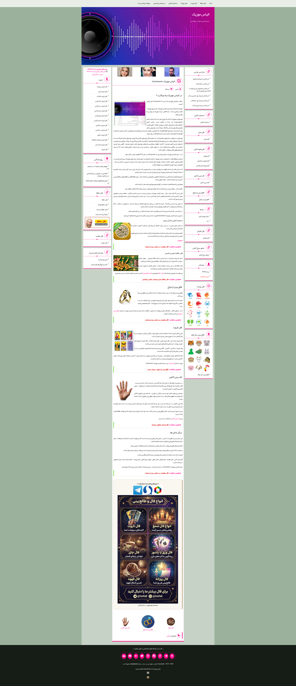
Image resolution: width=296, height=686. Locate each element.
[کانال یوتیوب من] (130, 656)
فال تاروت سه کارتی (101, 105)
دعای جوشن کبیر (204, 216)
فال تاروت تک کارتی (101, 101)
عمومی (169, 635)
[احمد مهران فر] (171, 72)
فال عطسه (104, 242)
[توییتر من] (142, 656)
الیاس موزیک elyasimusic (163, 81)
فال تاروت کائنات (102, 96)
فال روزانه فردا (102, 259)
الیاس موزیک (200, 14)
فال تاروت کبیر (102, 91)
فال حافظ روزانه (147, 273)
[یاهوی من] (172, 656)
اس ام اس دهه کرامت (202, 83)
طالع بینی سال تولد (203, 374)
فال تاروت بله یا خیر (101, 144)
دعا (208, 221)
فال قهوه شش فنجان (202, 165)
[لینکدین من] (124, 656)
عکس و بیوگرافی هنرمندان (99, 264)
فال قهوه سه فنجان (203, 160)
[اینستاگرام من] (154, 656)
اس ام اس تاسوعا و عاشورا (201, 78)
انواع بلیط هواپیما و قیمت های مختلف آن (97, 181)
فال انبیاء (206, 139)
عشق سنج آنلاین (204, 254)
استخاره (180, 240)
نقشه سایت (139, 668)
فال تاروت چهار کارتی (100, 110)
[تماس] (148, 656)
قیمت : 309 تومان (97, 71)
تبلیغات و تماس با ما (144, 3)
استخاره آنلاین (172, 3)
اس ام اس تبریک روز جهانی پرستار (198, 95)
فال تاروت (194, 3)
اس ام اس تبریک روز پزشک (200, 105)
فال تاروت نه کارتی (101, 125)
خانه (210, 3)
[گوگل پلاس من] (136, 656)
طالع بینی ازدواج (204, 199)
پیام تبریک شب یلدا (101, 214)
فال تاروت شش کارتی (100, 120)
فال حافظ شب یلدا (101, 209)
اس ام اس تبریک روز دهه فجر (200, 100)
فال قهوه (206, 156)
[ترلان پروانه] (148, 72)
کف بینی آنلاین (175, 418)
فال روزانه (184, 3)
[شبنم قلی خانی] (124, 72)
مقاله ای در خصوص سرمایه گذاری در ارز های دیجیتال (98, 174)
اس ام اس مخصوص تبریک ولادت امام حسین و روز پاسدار (200, 89)
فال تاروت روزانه (102, 86)
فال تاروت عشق (102, 135)
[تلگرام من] (166, 656)
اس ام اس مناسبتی (159, 3)
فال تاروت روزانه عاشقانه (99, 139)
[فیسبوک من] (160, 656)
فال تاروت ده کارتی (101, 130)
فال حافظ (203, 3)
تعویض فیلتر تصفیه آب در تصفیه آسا (98, 167)
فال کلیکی (206, 238)
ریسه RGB (205, 271)
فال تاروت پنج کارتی (101, 115)
